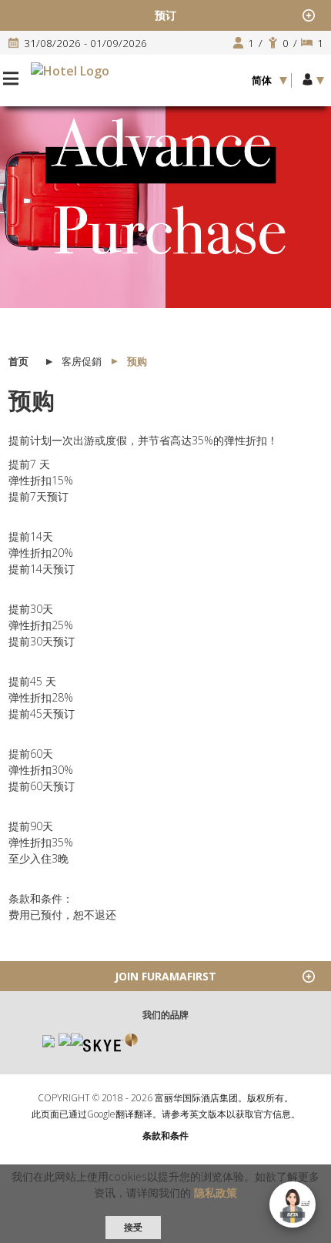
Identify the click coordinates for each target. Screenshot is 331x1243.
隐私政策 (215, 1192)
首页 (18, 361)
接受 (133, 1227)
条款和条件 (165, 1135)
